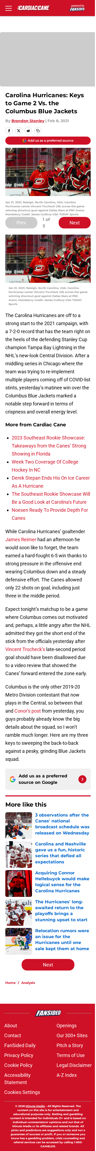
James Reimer (20, 539)
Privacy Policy (18, 1055)
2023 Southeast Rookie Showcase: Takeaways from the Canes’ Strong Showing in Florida (49, 446)
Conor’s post (27, 711)
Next (75, 222)
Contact (12, 1035)
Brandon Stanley (27, 120)
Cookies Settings (22, 1092)
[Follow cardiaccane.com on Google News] (82, 779)
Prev (21, 222)
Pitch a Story (70, 1045)
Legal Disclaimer (74, 1065)
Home (10, 983)
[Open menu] (8, 8)
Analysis (28, 983)
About (10, 1025)
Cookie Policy (18, 1065)
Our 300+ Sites (72, 1035)
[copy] (38, 130)
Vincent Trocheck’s (25, 649)
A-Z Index (67, 1075)
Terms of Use (71, 1055)
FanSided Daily (20, 1045)
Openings (67, 1025)
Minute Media (35, 1106)
